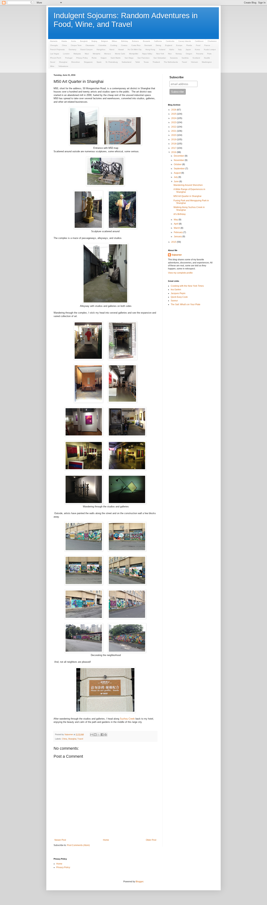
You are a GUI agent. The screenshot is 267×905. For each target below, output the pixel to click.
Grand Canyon (86, 49)
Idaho (171, 49)
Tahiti (137, 62)
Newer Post (60, 840)
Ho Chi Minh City (134, 49)
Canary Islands (184, 41)
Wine (52, 66)
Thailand (156, 62)
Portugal (68, 58)
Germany (72, 49)
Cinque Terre (76, 45)
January (178, 236)
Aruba (73, 41)
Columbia (102, 45)
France (207, 45)
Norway (179, 54)
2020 (174, 135)
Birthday (124, 41)
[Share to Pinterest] (105, 734)
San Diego (129, 58)
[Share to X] (98, 734)
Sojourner (177, 255)
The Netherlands (171, 62)
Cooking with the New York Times (187, 286)
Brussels (146, 41)
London (66, 54)
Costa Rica (135, 45)
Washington (207, 62)
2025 (174, 114)
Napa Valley (147, 54)
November (179, 160)
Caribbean (199, 41)
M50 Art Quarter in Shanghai (187, 196)
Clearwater (90, 45)
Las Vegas (54, 54)
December (179, 156)
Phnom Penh (55, 58)
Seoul (52, 62)
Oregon (189, 54)
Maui (87, 54)
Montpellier (133, 54)
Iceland (162, 49)
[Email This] (92, 734)
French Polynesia (57, 49)
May (176, 219)
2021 (174, 131)
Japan (188, 49)
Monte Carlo (120, 54)
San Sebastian (159, 58)
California (158, 41)
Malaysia (77, 54)
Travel (184, 62)
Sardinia (185, 58)
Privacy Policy (82, 58)
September (179, 168)
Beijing (94, 41)
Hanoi (111, 49)
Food (198, 45)
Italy (180, 49)
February (178, 232)
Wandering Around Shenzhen (188, 185)
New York (160, 54)
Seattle (207, 58)
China (64, 45)
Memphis (96, 54)
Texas (146, 62)
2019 (174, 139)
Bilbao (114, 41)
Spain (99, 62)
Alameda (53, 41)
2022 (174, 127)
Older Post (151, 840)
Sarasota (174, 58)
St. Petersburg (112, 62)
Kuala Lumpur (210, 49)
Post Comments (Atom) (78, 845)
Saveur (174, 300)
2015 (174, 242)
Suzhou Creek (127, 718)
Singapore (88, 62)
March (177, 228)
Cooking (113, 45)
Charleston (212, 41)
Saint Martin (116, 58)
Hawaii (121, 49)
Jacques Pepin (178, 293)
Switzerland (126, 62)
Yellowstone (63, 66)
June (176, 181)
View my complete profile (180, 273)
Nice (170, 54)
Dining (158, 45)
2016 (174, 152)
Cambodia (170, 41)
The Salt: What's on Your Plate (185, 304)
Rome (94, 58)
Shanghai (63, 62)
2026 (174, 109)
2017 (174, 148)
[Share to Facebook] (102, 734)
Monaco (107, 54)
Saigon (104, 58)
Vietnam (194, 62)
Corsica (124, 45)
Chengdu (54, 45)
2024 (174, 118)
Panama (199, 54)
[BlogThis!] (95, 734)
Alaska (64, 41)
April (176, 224)
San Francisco (143, 58)
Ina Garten (176, 289)
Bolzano (135, 41)
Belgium (104, 41)
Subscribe (176, 77)
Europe (179, 45)
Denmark (148, 45)
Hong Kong (150, 49)
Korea (197, 49)
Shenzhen (75, 62)
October (178, 164)
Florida (189, 45)
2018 (174, 143)
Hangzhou (101, 49)
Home (106, 840)
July (176, 177)
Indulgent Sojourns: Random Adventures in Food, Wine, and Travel (126, 20)
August (177, 173)
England (168, 45)
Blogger (139, 881)
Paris (209, 54)
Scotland (196, 58)
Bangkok (84, 41)
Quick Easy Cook (179, 297)
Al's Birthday (179, 214)
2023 (174, 122)
